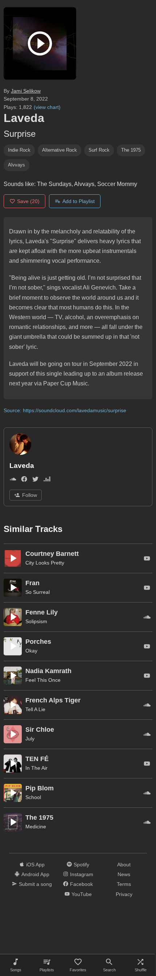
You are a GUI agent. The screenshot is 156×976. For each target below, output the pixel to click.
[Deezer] (47, 480)
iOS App (35, 864)
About (124, 864)
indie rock (19, 150)
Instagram (81, 874)
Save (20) (28, 201)
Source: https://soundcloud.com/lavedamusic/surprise (65, 410)
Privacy (124, 894)
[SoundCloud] (12, 480)
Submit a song (35, 884)
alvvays (16, 165)
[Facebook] (24, 480)
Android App (35, 874)
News (124, 874)
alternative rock (59, 150)
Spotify (81, 864)
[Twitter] (35, 480)
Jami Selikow (26, 91)
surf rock (99, 150)
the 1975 (131, 150)
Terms (124, 884)
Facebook (81, 884)
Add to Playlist (78, 201)
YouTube (81, 894)
